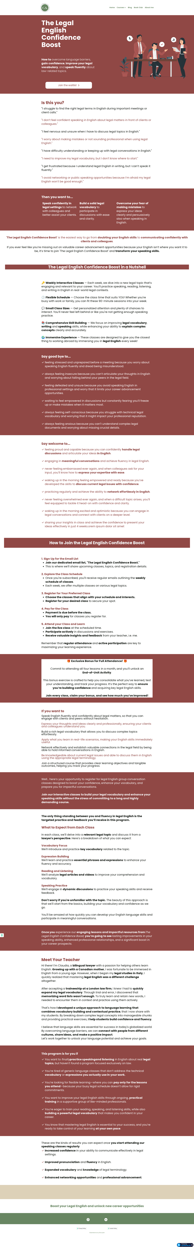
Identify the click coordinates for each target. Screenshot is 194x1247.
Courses (120, 8)
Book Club (138, 8)
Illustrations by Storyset (97, 1233)
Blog (130, 8)
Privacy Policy (82, 1228)
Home (112, 8)
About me (149, 8)
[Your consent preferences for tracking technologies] (2, 935)
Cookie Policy (113, 1228)
